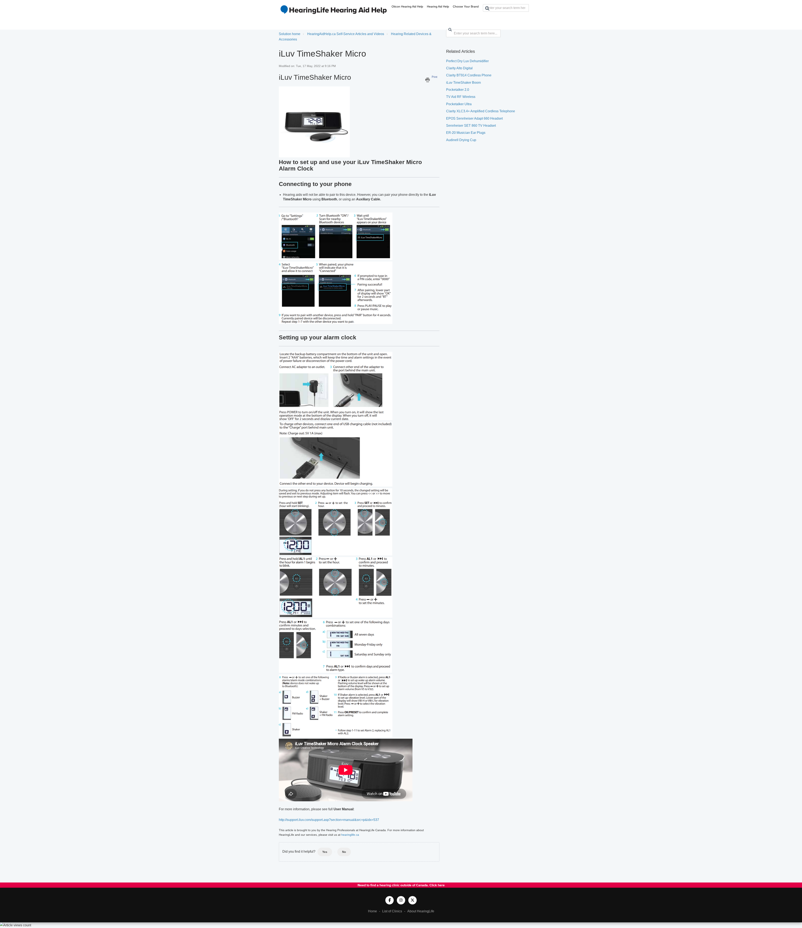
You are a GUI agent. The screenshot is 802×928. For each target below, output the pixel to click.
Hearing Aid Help (438, 6)
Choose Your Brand (466, 6)
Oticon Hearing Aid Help (407, 6)
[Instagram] (401, 900)
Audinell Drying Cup (461, 140)
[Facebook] (389, 900)
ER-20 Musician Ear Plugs (465, 132)
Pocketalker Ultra (459, 104)
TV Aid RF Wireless (460, 97)
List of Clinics (392, 911)
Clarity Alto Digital (459, 68)
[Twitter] (412, 900)
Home (372, 911)
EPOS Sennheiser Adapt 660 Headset (474, 118)
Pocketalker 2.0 (457, 89)
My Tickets (510, 16)
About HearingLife (420, 911)
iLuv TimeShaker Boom (463, 82)
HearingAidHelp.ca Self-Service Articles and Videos (345, 34)
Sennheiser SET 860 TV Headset (471, 125)
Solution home (289, 34)
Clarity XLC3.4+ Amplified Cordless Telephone (480, 111)
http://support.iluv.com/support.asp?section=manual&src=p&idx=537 (329, 820)
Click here (437, 885)
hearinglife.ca (350, 834)
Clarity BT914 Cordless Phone (468, 75)
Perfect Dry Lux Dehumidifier (467, 61)
